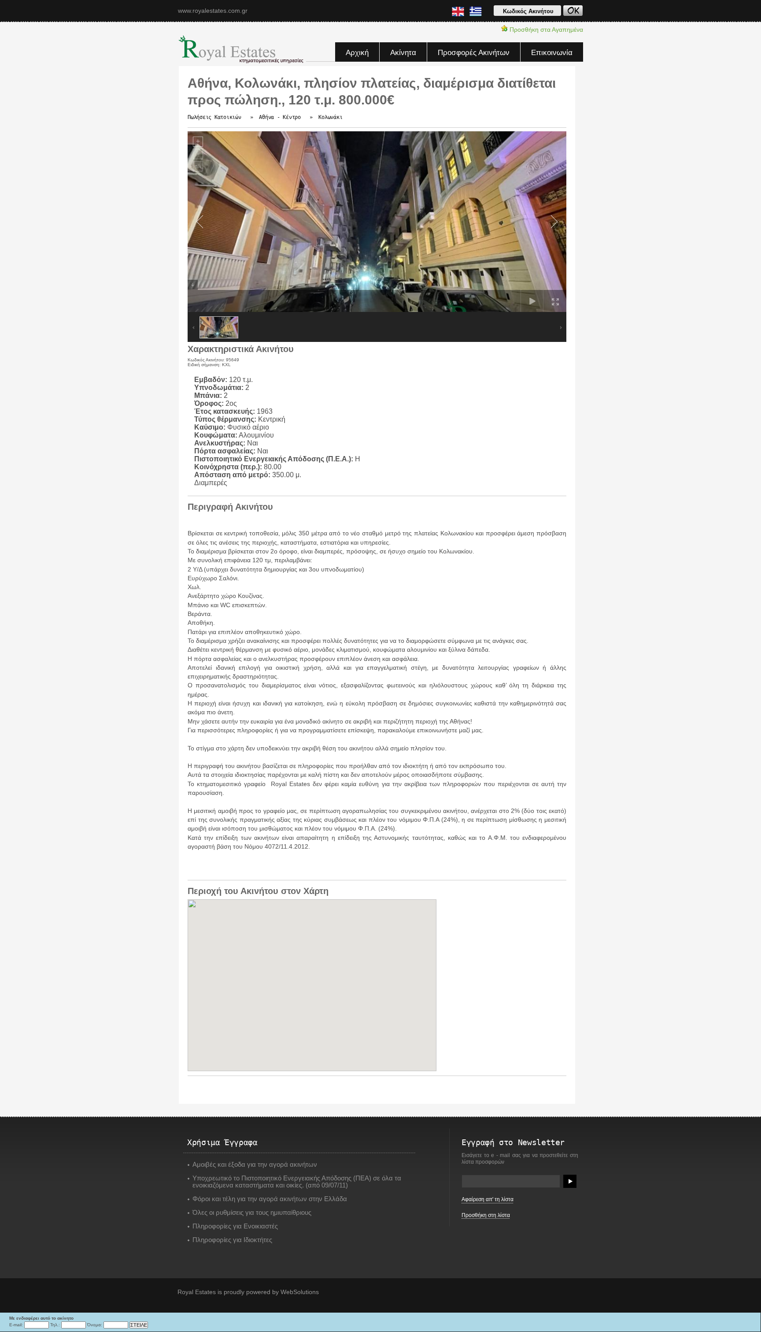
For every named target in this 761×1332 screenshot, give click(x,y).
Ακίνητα (403, 52)
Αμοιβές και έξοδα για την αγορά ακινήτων (254, 1164)
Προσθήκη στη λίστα (486, 1215)
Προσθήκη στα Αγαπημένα (545, 29)
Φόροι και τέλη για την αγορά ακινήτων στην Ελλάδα (269, 1198)
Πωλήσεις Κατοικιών (214, 117)
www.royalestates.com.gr (213, 10)
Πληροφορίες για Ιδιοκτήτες (232, 1239)
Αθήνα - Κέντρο (280, 117)
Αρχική (357, 52)
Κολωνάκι (330, 117)
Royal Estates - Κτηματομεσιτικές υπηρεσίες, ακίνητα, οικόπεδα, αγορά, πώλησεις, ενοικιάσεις (242, 49)
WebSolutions (300, 1291)
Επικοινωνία (552, 52)
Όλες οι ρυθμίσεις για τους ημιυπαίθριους (251, 1212)
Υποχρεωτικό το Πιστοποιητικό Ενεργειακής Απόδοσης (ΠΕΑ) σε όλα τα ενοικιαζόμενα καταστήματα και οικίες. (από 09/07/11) (296, 1182)
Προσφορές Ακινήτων (474, 52)
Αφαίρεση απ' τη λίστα (487, 1199)
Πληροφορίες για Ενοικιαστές (235, 1226)
